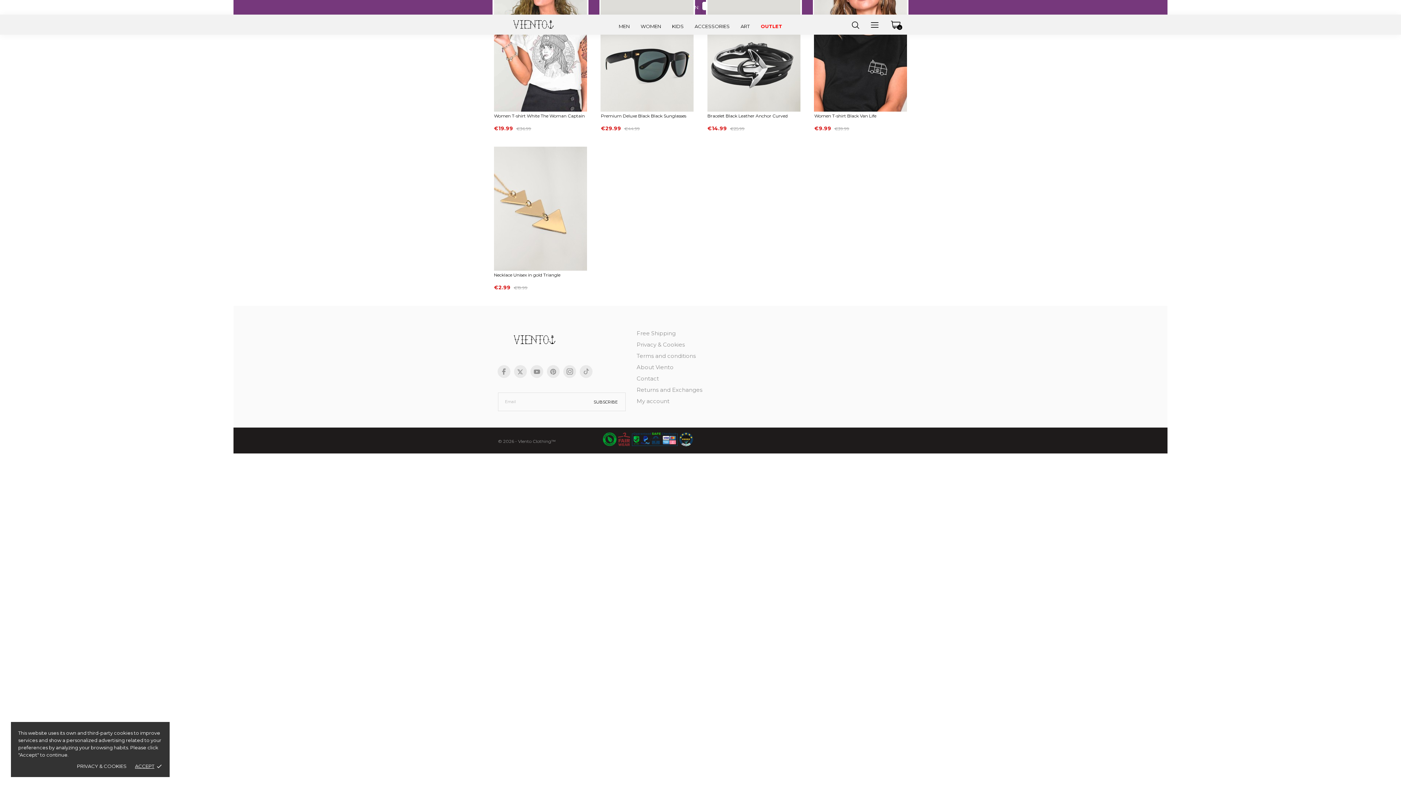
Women (651, 26)
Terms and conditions (666, 355)
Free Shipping (656, 333)
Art (745, 26)
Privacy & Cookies (102, 766)
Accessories (712, 26)
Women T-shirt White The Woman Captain (539, 116)
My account (653, 401)
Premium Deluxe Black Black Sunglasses (643, 116)
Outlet (771, 26)
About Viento (655, 367)
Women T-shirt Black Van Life (845, 116)
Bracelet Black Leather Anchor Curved (747, 116)
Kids (678, 26)
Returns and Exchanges (669, 389)
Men (624, 26)
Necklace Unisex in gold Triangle (527, 275)
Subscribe (606, 402)
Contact (648, 378)
